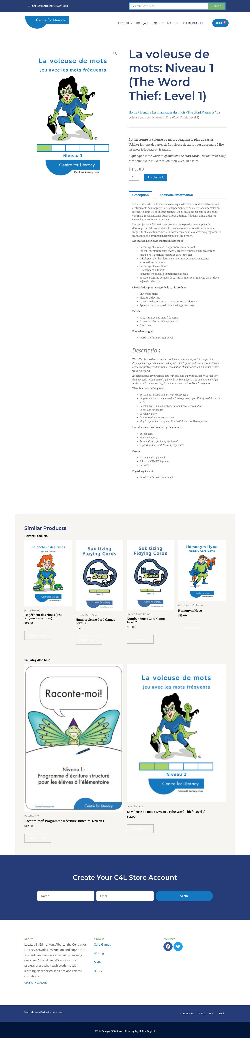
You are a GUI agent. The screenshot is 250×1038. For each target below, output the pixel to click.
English (123, 23)
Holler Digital (147, 1031)
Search (216, 6)
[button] (115, 53)
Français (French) (148, 23)
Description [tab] (140, 195)
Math (171, 23)
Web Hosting (127, 1031)
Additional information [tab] (176, 195)
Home (133, 112)
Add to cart (155, 177)
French (144, 112)
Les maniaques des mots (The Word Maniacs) (183, 112)
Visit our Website (36, 983)
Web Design (102, 1031)
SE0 (113, 1031)
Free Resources (192, 23)
